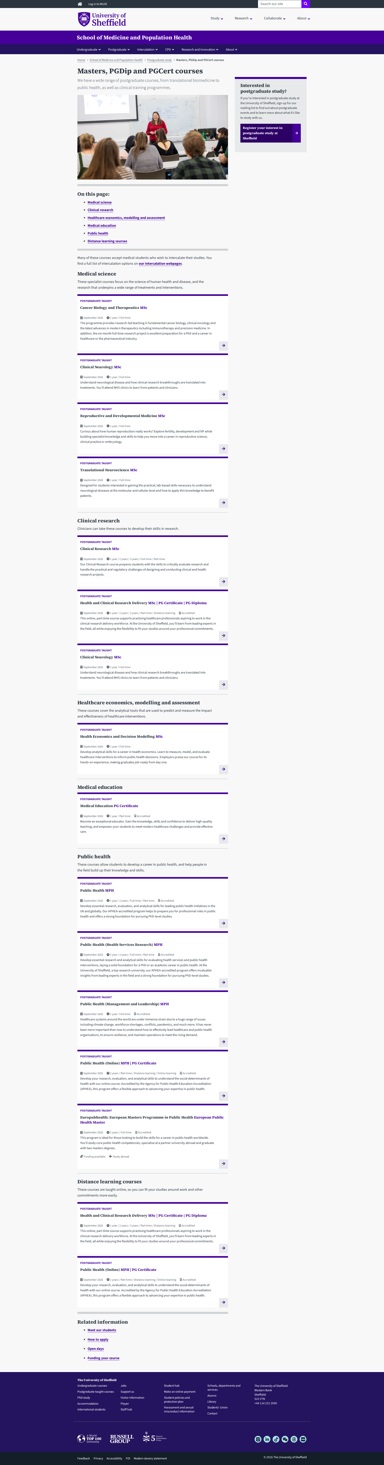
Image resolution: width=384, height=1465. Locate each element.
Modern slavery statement (150, 1458)
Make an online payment (179, 1392)
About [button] (301, 18)
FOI (128, 1458)
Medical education (102, 225)
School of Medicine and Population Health (134, 37)
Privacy (98, 1458)
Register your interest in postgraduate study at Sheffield (263, 133)
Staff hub (126, 1410)
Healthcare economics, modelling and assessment (126, 217)
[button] (89, 49)
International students (91, 1410)
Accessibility (114, 1458)
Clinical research (100, 210)
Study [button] (215, 18)
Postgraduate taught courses (95, 1392)
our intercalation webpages (160, 263)
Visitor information (132, 1398)
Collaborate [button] (273, 18)
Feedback (83, 1458)
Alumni (211, 1396)
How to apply (98, 1339)
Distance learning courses (107, 241)
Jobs (123, 1386)
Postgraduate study (159, 60)
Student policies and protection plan (177, 1400)
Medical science (100, 202)
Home (81, 60)
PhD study (83, 1398)
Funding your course (103, 1358)
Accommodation (87, 1404)
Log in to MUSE (98, 4)
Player (125, 1404)
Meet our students (102, 1330)
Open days (96, 1348)
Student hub (171, 1386)
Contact (212, 1414)
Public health (98, 233)
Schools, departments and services (223, 1388)
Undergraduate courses (92, 1386)
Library (211, 1402)
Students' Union (217, 1408)
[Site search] (305, 4)
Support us (127, 1392)
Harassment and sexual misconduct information (179, 1410)
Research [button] (242, 18)
